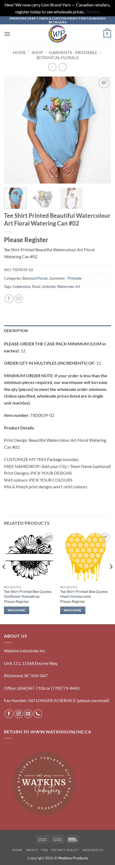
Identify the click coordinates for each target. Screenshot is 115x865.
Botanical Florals (58, 57)
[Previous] (13, 130)
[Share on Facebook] (9, 298)
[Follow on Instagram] (18, 713)
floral (36, 286)
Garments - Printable (73, 52)
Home (19, 52)
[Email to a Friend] (18, 298)
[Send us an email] (28, 713)
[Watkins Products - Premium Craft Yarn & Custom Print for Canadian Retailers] (57, 33)
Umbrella (49, 286)
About (32, 850)
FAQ (44, 850)
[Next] (102, 130)
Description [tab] (16, 331)
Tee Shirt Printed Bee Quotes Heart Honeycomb (84, 594)
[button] (7, 33)
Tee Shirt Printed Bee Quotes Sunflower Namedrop (28, 594)
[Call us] (37, 713)
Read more (16, 610)
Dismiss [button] (92, 11)
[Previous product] (63, 67)
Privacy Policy (65, 850)
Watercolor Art (68, 286)
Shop (37, 52)
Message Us (92, 850)
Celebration (21, 286)
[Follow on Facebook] (9, 713)
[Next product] (52, 67)
